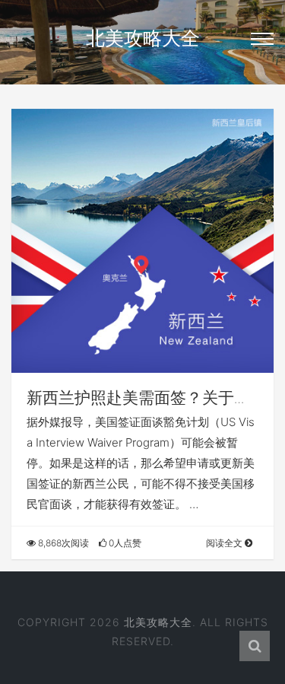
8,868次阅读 (62, 543)
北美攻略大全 (143, 38)
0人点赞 (123, 543)
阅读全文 (225, 543)
